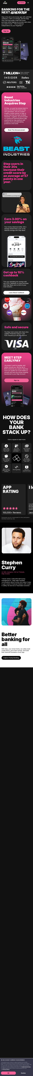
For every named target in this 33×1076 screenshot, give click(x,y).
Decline (23, 1073)
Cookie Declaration (26, 1067)
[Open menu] (28, 2)
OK (8, 1073)
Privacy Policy (6, 1069)
